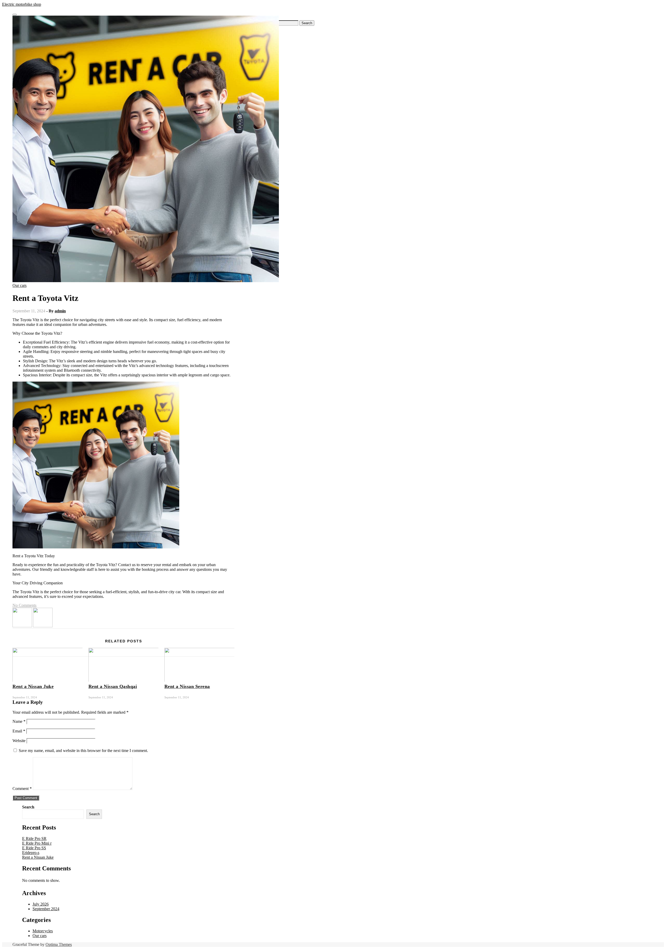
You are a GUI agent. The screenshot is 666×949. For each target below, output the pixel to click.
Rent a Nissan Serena (187, 686)
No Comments (24, 605)
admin (60, 311)
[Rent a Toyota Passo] (22, 626)
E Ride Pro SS (34, 848)
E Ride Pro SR (34, 838)
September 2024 (46, 909)
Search (28, 807)
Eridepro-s (30, 852)
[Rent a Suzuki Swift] (43, 626)
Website (18, 740)
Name (18, 721)
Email (18, 731)
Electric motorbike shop (21, 4)
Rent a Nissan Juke (33, 686)
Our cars (19, 285)
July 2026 (41, 904)
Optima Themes (59, 944)
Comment (22, 788)
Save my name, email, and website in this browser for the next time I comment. (83, 750)
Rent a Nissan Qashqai (112, 686)
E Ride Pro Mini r (37, 843)
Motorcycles (43, 931)
